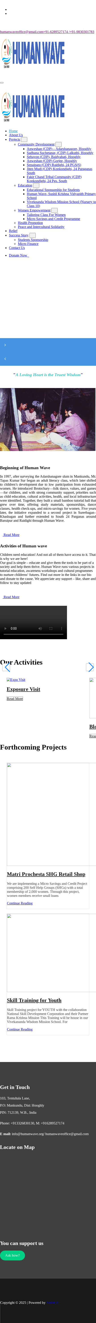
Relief (13, 231)
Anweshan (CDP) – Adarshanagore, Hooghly (59, 149)
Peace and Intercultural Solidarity (41, 227)
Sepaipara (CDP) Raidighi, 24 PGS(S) (54, 165)
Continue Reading (21, 903)
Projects (14, 139)
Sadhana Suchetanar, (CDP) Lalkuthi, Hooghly (60, 153)
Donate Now (18, 255)
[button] (48, 345)
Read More (15, 699)
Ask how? (12, 1255)
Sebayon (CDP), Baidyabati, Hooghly (54, 157)
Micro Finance (28, 244)
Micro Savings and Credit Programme (53, 219)
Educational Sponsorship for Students (53, 190)
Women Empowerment (34, 210)
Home (13, 131)
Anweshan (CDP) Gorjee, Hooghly (52, 161)
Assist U (52, 1303)
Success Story (19, 235)
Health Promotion (30, 223)
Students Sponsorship (33, 240)
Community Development (36, 144)
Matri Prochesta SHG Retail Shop (46, 874)
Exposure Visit (23, 689)
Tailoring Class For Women (46, 215)
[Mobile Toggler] (24, 139)
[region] (48, 324)
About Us (16, 135)
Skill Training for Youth (34, 1000)
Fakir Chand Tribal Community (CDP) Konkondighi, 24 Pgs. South (54, 179)
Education (25, 185)
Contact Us (17, 248)
